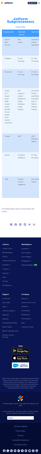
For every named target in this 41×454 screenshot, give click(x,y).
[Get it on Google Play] (20, 350)
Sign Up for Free (32, 3)
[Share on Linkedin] (20, 224)
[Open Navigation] (39, 3)
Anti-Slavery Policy (20, 445)
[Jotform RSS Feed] (22, 450)
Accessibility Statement (20, 440)
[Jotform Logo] (7, 3)
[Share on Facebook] (16, 224)
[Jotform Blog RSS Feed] (34, 224)
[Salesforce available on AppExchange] (20, 365)
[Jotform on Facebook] (4, 450)
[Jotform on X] (7, 450)
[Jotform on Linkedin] (11, 450)
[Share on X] (11, 224)
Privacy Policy (20, 27)
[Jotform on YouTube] (29, 450)
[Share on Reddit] (25, 224)
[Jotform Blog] (18, 450)
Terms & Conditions (20, 426)
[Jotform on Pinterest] (26, 450)
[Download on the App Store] (20, 358)
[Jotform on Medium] (15, 450)
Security (20, 435)
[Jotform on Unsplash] (36, 450)
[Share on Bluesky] (29, 224)
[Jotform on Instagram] (33, 450)
